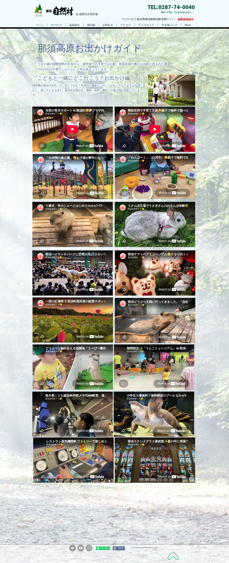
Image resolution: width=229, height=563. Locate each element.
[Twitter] (72, 548)
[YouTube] (80, 548)
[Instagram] (89, 548)
